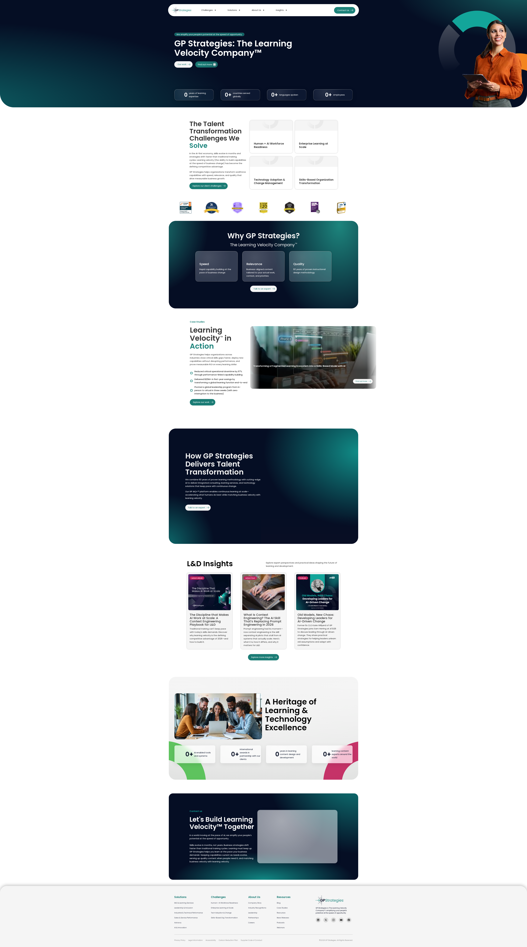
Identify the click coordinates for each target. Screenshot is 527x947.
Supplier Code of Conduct (251, 940)
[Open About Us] (263, 10)
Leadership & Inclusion (183, 908)
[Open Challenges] (215, 10)
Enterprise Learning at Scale (222, 908)
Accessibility (211, 940)
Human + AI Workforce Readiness (224, 903)
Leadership (252, 913)
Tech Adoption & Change (221, 913)
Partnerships (253, 918)
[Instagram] (333, 919)
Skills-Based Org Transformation (224, 918)
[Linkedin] (318, 919)
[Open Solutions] (239, 10)
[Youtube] (341, 919)
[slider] (313, 357)
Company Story (254, 903)
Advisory (177, 922)
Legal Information (195, 940)
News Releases (283, 918)
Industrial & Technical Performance (188, 913)
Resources (281, 913)
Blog (279, 903)
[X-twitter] (325, 919)
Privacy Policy (179, 940)
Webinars (281, 927)
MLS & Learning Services (184, 903)
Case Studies (282, 908)
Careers (251, 922)
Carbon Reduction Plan (228, 940)
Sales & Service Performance (186, 918)
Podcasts (280, 922)
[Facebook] (348, 919)
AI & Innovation (180, 927)
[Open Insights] (286, 10)
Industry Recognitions (257, 908)
